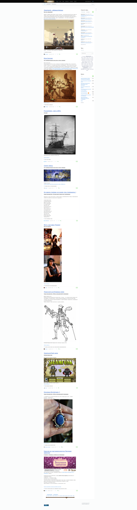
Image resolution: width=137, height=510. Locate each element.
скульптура (90, 66)
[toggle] (65, 60)
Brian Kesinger (48, 58)
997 (68, 495)
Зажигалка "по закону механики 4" (86, 33)
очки (87, 63)
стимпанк (85, 67)
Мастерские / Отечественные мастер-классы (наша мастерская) (85, 84)
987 (52, 495)
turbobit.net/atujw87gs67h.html (59, 69)
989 (55, 495)
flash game (51, 385)
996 (66, 495)
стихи (46, 218)
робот (92, 63)
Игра (45, 385)
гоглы (90, 57)
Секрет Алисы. (48, 166)
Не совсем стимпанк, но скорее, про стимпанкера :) (60, 192)
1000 (73, 495)
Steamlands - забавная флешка (53, 10)
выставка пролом (47, 285)
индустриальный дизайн (53, 285)
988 (53, 495)
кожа (83, 61)
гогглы (87, 57)
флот (45, 159)
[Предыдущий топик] (96, 9)
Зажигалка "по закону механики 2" (86, 18)
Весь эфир (82, 44)
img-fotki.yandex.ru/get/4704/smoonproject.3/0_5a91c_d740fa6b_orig (54, 184)
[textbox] (87, 53)
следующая (55, 494)
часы (88, 69)
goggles (84, 56)
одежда (82, 63)
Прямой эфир (84, 10)
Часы (82, 24)
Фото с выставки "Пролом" (52, 225)
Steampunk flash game (51, 353)
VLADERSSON (47, 220)
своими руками (85, 66)
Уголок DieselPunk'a (84, 91)
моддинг (89, 62)
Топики (57, 1)
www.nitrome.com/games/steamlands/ (50, 18)
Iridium (82, 35)
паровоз (89, 63)
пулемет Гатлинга (57, 346)
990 (56, 495)
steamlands (46, 52)
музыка (92, 62)
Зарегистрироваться (88, 1)
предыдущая (49, 494)
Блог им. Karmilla (47, 226)
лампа (91, 61)
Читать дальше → (47, 102)
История (45, 112)
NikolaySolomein (83, 17)
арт (92, 56)
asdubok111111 (83, 38)
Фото (86, 69)
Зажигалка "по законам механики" (86, 42)
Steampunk (48, 385)
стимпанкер (48, 218)
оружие (85, 63)
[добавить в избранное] (57, 54)
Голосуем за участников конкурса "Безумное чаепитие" (57, 452)
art (82, 56)
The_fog (46, 387)
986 (50, 495)
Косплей (88, 61)
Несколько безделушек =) (52, 392)
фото (47, 159)
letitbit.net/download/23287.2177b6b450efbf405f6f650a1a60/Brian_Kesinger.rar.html (65, 68)
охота (53, 346)
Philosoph (46, 348)
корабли (49, 159)
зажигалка (88, 58)
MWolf (46, 161)
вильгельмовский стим (63, 346)
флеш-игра (49, 52)
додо (53, 488)
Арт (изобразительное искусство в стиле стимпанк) (86, 89)
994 (63, 495)
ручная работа (86, 64)
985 (48, 495)
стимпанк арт (51, 104)
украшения (90, 67)
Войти (93, 1)
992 (60, 495)
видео (85, 57)
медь (86, 62)
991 (58, 495)
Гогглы (82, 39)
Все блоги (82, 102)
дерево (92, 57)
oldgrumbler (46, 54)
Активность (67, 1)
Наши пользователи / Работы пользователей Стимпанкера (85, 79)
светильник (91, 64)
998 (70, 495)
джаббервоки (56, 488)
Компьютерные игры (48, 355)
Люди (63, 1)
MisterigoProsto (83, 14)
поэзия (51, 218)
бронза (82, 57)
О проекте (71, 1)
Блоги (60, 1)
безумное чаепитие (50, 488)
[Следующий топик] (96, 10)
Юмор (87, 70)
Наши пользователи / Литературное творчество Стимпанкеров (85, 98)
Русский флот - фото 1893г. (52, 111)
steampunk (88, 56)
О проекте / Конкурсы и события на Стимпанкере (86, 95)
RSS (85, 44)
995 (65, 495)
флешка (83, 69)
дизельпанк (84, 58)
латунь (83, 62)
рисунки (49, 346)
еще (75, 1)
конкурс (85, 61)
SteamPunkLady (83, 29)
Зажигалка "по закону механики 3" (86, 21)
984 (47, 495)
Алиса (66, 488)
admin (46, 490)
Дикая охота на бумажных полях (54, 292)
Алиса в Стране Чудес (61, 488)
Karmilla (46, 287)
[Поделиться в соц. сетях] (55, 54)
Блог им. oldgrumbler (48, 12)
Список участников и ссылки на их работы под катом (52, 486)
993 (61, 495)
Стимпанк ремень (83, 30)
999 (71, 495)
